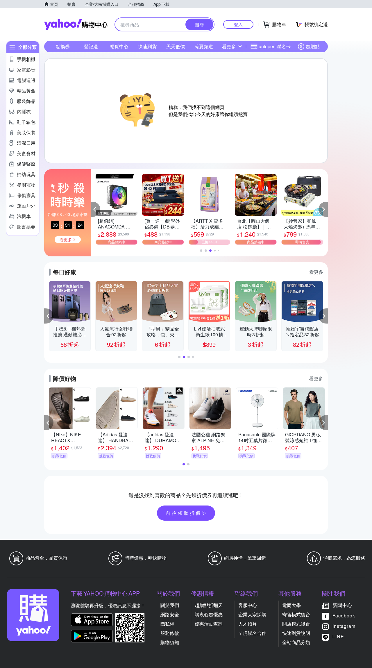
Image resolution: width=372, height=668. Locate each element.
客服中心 (247, 605)
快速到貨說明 (296, 633)
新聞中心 (342, 605)
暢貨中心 (119, 46)
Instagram (343, 626)
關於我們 (169, 605)
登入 (238, 24)
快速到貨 (147, 46)
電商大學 (291, 605)
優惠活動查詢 (209, 623)
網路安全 (169, 614)
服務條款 (169, 633)
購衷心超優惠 (209, 614)
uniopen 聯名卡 (275, 46)
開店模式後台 (296, 623)
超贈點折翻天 (209, 605)
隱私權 (167, 623)
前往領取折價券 (187, 513)
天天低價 (175, 46)
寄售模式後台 (296, 614)
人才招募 (247, 623)
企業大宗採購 (252, 614)
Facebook (343, 615)
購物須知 (169, 642)
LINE (338, 636)
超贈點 (313, 46)
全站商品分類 (296, 642)
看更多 (229, 46)
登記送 (91, 46)
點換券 (63, 46)
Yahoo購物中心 (76, 24)
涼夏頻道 (203, 46)
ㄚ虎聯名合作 (252, 633)
